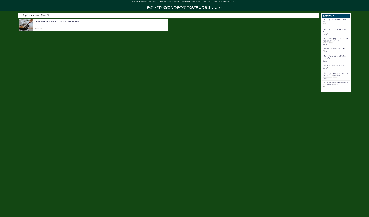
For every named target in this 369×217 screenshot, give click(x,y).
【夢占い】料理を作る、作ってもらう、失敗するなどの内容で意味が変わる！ (57, 21)
